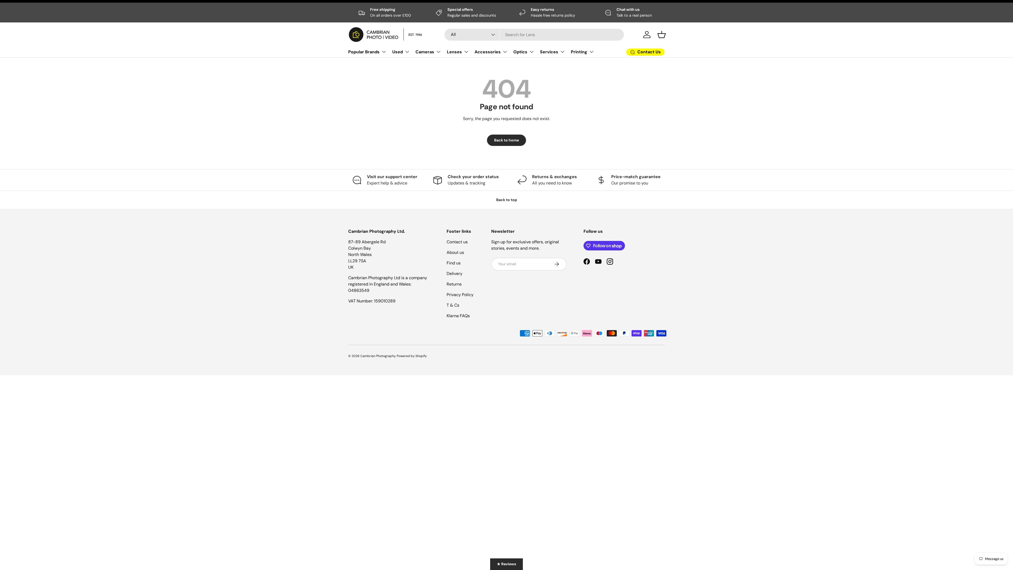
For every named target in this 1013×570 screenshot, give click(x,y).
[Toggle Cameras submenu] (438, 52)
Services (549, 52)
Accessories (488, 52)
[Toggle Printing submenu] (591, 52)
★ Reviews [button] (506, 564)
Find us (454, 263)
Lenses (454, 52)
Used (397, 52)
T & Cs (453, 305)
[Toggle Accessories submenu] (505, 52)
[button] (661, 34)
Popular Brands (364, 52)
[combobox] (534, 35)
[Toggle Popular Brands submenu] (384, 52)
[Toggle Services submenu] (562, 52)
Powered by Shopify (412, 356)
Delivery (454, 273)
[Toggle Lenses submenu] (466, 52)
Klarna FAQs (458, 316)
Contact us (457, 242)
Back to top (506, 199)
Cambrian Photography (377, 356)
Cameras (424, 52)
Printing (579, 52)
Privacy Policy (460, 294)
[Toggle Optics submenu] (531, 52)
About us (455, 252)
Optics (520, 52)
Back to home (506, 140)
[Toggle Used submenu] (407, 52)
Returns (454, 284)
